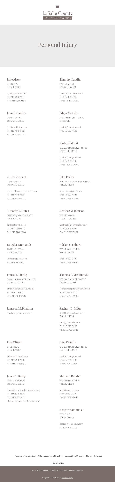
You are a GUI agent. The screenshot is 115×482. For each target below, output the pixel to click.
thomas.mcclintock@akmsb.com (75, 288)
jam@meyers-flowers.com (19, 313)
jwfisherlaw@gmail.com (71, 191)
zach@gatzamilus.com (70, 322)
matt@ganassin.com (69, 390)
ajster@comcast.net (16, 93)
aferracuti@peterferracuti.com (22, 191)
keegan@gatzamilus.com (71, 423)
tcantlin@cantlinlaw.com (71, 93)
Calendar (98, 456)
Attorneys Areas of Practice (50, 456)
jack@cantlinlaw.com (17, 127)
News (88, 456)
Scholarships (58, 463)
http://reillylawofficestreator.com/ (23, 400)
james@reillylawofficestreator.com (23, 390)
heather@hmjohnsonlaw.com (73, 224)
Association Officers (74, 456)
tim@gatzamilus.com (17, 224)
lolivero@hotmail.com (17, 356)
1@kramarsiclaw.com (17, 258)
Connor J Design (67, 478)
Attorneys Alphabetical (25, 456)
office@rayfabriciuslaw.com (20, 288)
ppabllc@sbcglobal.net (70, 127)
